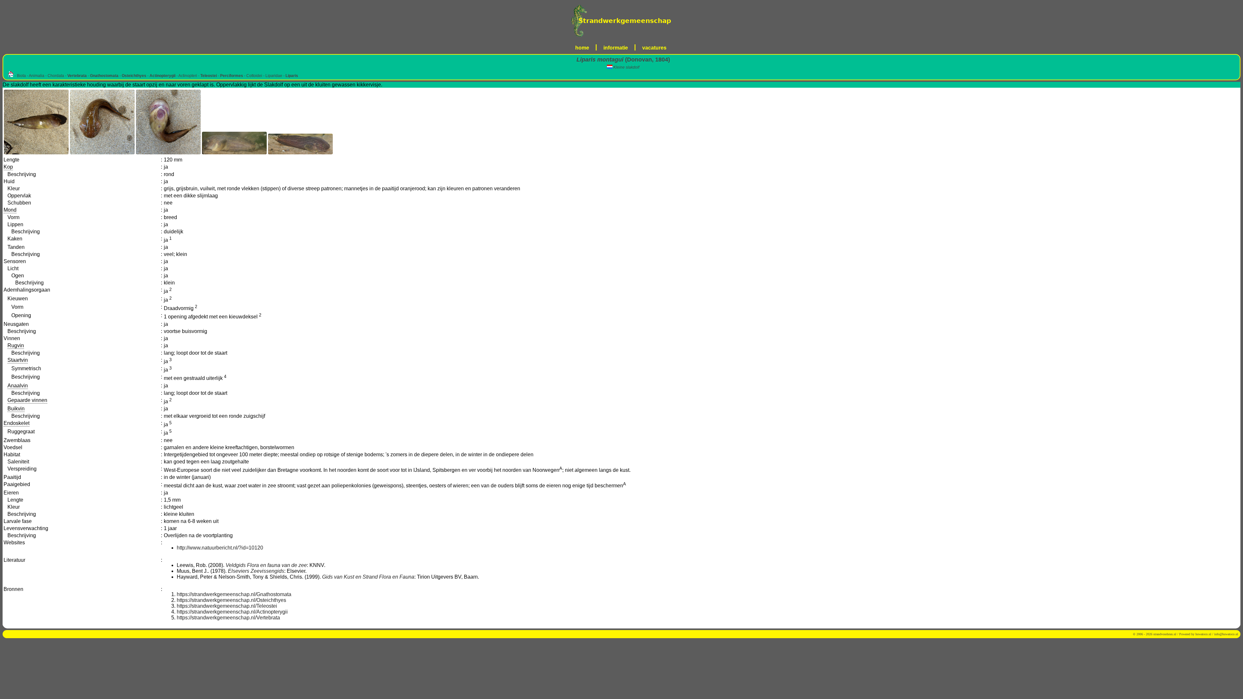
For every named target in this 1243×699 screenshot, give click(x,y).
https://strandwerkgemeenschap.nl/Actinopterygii (232, 612)
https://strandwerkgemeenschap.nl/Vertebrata (228, 617)
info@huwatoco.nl (1226, 634)
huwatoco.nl (1203, 634)
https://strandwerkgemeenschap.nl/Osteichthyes (231, 600)
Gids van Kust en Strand (350, 577)
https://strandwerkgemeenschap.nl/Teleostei (227, 606)
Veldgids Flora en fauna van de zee (266, 565)
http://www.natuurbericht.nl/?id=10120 (220, 547)
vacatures (654, 47)
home (582, 47)
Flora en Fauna (396, 577)
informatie (615, 47)
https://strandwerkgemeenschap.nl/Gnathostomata (234, 594)
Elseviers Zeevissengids (256, 571)
